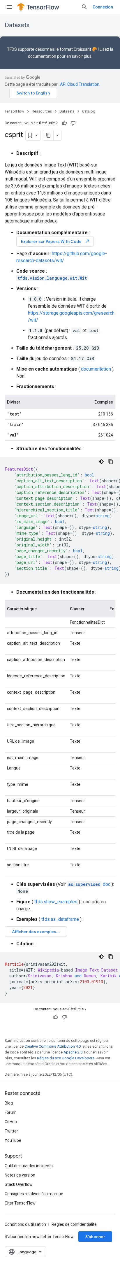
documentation (42, 56)
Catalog (88, 111)
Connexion (103, 7)
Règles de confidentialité (74, 1224)
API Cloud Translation (79, 84)
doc (89, 884)
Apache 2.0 (72, 1052)
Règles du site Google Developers (65, 1058)
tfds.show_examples (55, 901)
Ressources (42, 111)
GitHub (11, 1121)
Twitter (11, 1131)
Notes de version (20, 1175)
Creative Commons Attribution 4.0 (52, 1046)
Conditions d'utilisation (25, 1224)
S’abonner (95, 1236)
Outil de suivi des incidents (29, 1165)
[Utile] (64, 123)
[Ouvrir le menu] (9, 7)
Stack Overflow (19, 1184)
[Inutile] (73, 123)
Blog (9, 1103)
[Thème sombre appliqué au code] (101, 461)
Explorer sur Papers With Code (55, 241)
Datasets (17, 25)
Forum (11, 1112)
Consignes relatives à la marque (34, 1193)
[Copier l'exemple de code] (110, 461)
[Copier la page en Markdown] (48, 135)
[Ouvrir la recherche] (84, 6)
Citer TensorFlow (20, 1203)
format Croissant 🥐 (78, 49)
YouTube (13, 1140)
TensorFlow (14, 111)
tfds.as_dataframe (60, 919)
